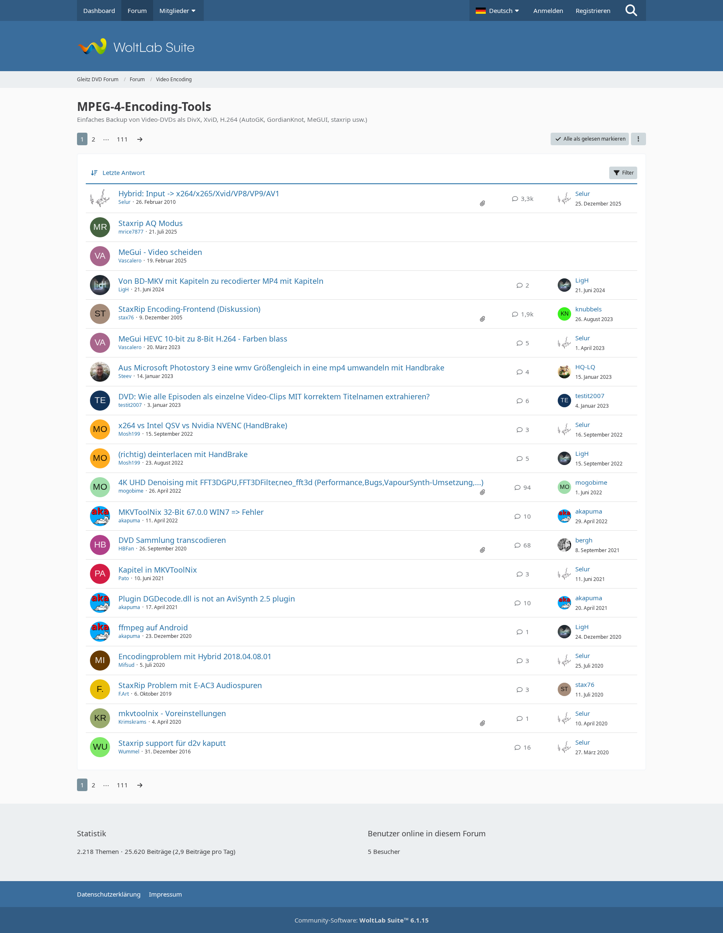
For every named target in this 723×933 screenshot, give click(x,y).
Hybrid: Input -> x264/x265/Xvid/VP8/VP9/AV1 (198, 193)
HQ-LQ (585, 366)
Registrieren (593, 10)
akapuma (129, 520)
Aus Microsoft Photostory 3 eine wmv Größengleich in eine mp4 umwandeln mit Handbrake (281, 367)
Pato (123, 578)
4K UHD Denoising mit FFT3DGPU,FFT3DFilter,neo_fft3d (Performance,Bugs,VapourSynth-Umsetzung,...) (300, 482)
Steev (124, 376)
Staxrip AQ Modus (150, 223)
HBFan (126, 548)
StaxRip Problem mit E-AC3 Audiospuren (190, 685)
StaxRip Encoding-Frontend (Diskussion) (189, 309)
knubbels (588, 309)
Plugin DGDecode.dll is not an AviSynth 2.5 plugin (206, 599)
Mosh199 (129, 433)
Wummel (128, 751)
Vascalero (129, 260)
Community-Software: (362, 920)
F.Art (123, 693)
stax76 (126, 317)
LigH (123, 289)
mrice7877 (131, 231)
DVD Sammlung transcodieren (172, 540)
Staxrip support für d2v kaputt (172, 743)
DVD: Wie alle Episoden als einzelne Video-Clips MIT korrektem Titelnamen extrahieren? (274, 396)
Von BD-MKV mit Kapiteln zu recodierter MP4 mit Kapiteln (220, 281)
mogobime (131, 490)
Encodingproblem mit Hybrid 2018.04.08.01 (195, 656)
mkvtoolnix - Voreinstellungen (172, 713)
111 (122, 139)
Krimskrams (132, 721)
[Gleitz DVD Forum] (361, 46)
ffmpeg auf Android (153, 627)
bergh (583, 540)
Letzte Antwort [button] (124, 172)
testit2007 (130, 405)
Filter (628, 172)
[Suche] (631, 10)
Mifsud (126, 664)
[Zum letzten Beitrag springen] (564, 198)
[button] (498, 10)
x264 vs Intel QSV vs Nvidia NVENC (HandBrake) (202, 425)
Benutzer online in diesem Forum (427, 833)
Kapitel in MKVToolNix (157, 570)
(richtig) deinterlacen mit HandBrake (183, 454)
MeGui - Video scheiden (160, 252)
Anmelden (548, 10)
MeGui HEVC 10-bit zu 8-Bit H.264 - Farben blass (202, 339)
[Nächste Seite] (139, 139)
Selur (124, 202)
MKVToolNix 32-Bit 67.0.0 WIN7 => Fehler (191, 512)
